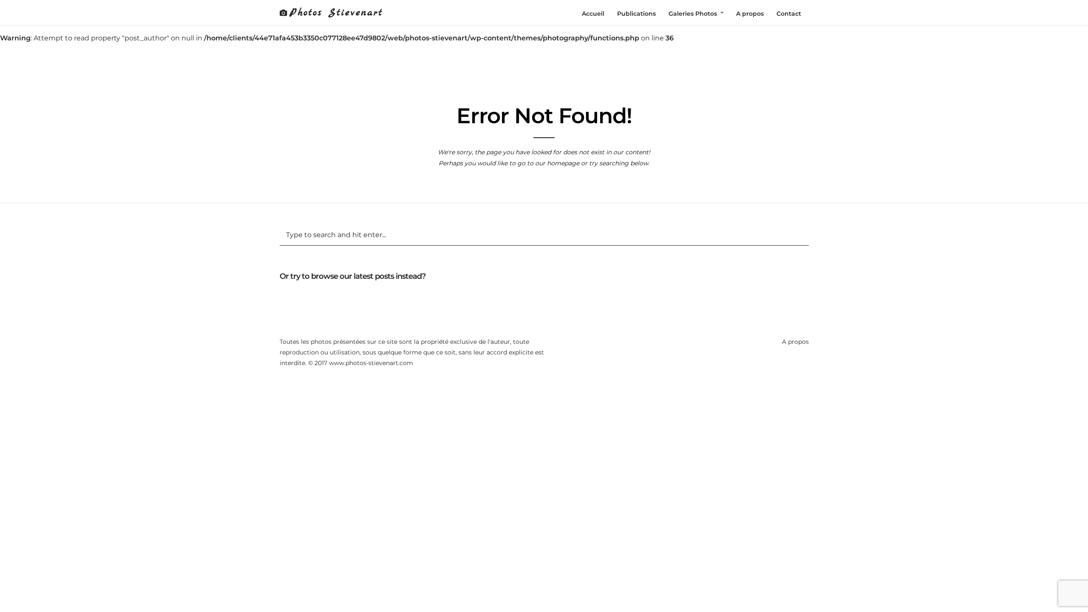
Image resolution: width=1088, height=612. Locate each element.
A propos (795, 342)
